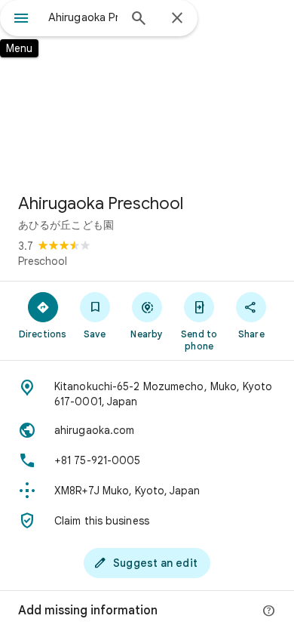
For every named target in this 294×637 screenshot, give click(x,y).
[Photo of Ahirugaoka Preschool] (147, 90)
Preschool (42, 261)
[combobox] (83, 17)
